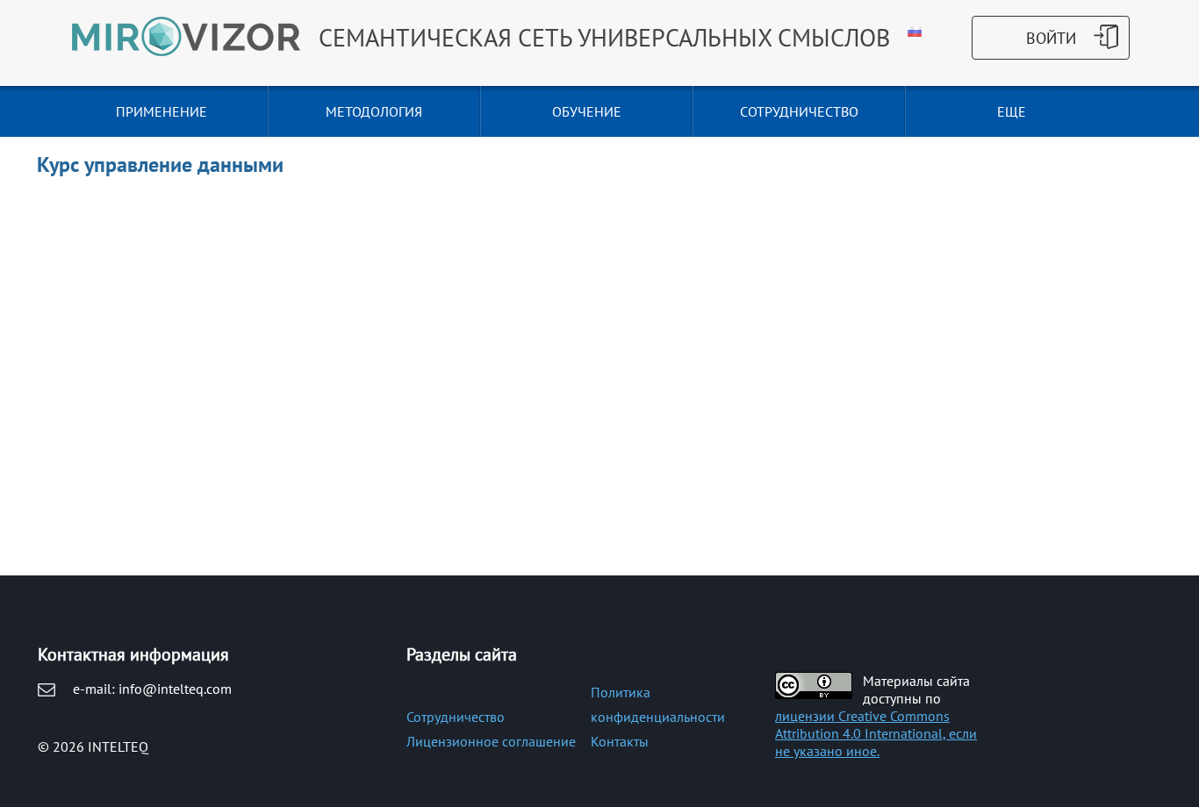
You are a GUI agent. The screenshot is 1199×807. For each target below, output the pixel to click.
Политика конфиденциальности (658, 704)
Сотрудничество (455, 716)
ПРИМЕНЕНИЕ (161, 111)
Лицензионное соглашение (491, 741)
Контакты (620, 741)
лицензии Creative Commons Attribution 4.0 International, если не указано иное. (876, 733)
